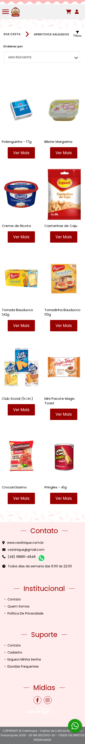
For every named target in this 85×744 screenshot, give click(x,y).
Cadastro (13, 652)
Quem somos (16, 606)
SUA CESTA (11, 34)
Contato (12, 599)
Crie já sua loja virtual (43, 718)
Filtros (77, 35)
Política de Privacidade (24, 613)
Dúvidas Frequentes (21, 666)
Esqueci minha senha (22, 659)
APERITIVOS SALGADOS (51, 34)
